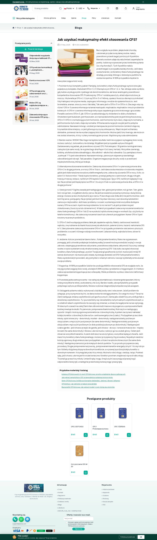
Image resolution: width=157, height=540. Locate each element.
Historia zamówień (108, 489)
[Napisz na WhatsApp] (21, 519)
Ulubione (105, 495)
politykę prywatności (78, 526)
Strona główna (50, 18)
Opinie (73, 18)
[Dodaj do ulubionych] (79, 418)
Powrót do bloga (35, 49)
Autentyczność (76, 511)
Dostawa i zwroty (63, 501)
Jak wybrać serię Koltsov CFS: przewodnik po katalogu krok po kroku (87, 377)
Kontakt (118, 18)
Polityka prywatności (64, 498)
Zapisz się (78, 529)
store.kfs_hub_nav (64, 511)
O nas (60, 489)
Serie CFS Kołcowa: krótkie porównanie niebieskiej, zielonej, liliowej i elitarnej (91, 381)
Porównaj (106, 498)
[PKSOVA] (21, 8)
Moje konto (106, 492)
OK (141, 537)
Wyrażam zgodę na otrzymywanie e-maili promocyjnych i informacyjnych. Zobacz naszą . (80, 524)
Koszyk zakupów (108, 501)
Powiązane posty (23, 43)
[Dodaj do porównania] (84, 418)
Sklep (63, 18)
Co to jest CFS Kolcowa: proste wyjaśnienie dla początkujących (101, 374)
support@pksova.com (19, 524)
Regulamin (61, 495)
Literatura (105, 18)
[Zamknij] (143, 2)
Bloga (84, 18)
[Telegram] (27, 519)
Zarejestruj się (19, 2)
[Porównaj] (116, 8)
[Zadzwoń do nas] (15, 519)
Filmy (94, 18)
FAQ (104, 504)
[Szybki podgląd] (73, 418)
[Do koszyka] (86, 435)
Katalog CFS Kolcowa (69, 374)
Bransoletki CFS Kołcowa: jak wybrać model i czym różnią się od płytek (88, 387)
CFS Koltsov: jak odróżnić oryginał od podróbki (79, 384)
